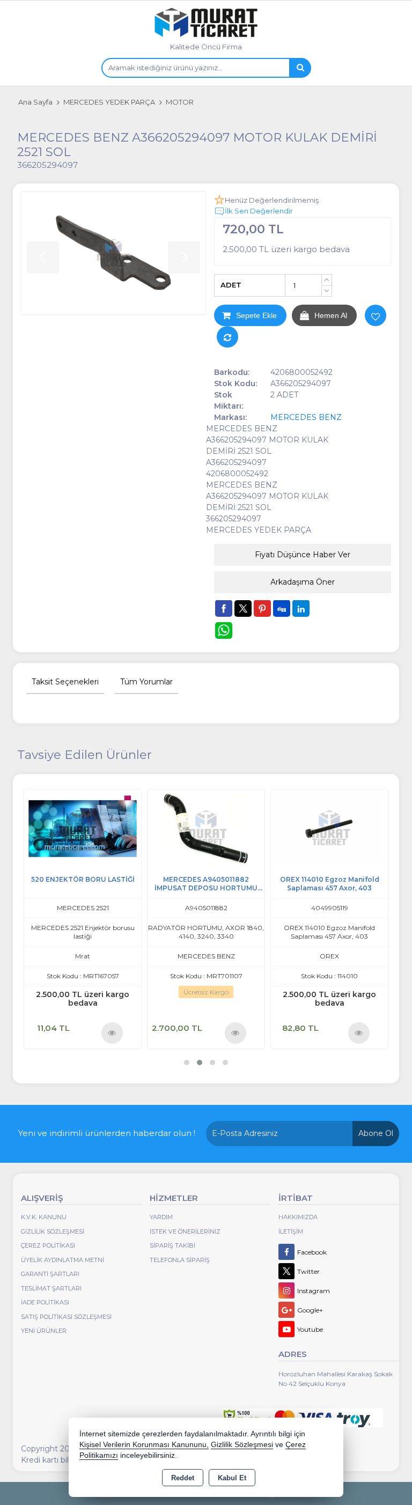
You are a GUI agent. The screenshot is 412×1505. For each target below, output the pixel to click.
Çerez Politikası (48, 1245)
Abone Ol (375, 1133)
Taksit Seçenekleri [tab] (65, 682)
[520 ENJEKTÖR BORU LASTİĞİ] (82, 827)
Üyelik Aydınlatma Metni (62, 1260)
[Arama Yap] (300, 68)
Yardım (161, 1217)
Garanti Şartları (50, 1274)
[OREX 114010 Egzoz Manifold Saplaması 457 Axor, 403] (329, 827)
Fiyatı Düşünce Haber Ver (302, 554)
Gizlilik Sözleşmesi (52, 1231)
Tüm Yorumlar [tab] (146, 682)
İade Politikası (45, 1302)
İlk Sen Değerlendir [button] (259, 210)
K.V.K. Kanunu (44, 1217)
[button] (186, 1062)
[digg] (281, 608)
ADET (230, 285)
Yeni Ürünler (44, 1330)
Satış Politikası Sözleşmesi (66, 1316)
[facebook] (223, 608)
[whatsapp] (223, 630)
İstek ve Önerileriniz (185, 1231)
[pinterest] (262, 608)
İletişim (290, 1231)
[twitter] (243, 608)
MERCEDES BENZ (306, 417)
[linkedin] (301, 608)
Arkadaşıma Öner (302, 582)
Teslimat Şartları (51, 1288)
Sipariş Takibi (172, 1245)
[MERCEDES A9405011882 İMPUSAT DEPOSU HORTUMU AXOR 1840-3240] (206, 827)
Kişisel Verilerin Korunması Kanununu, (144, 1445)
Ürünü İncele (112, 1032)
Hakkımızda (298, 1217)
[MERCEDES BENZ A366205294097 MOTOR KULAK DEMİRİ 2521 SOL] (113, 253)
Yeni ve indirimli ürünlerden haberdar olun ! (106, 1133)
